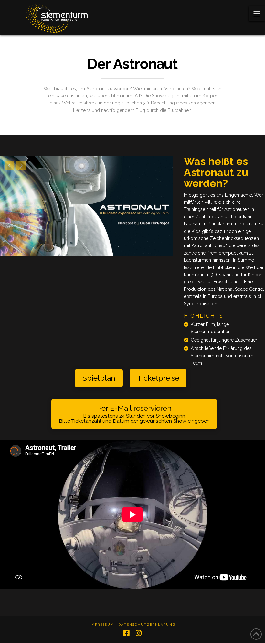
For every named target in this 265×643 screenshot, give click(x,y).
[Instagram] (139, 633)
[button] (257, 13)
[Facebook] (126, 633)
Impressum (102, 624)
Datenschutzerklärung (146, 624)
